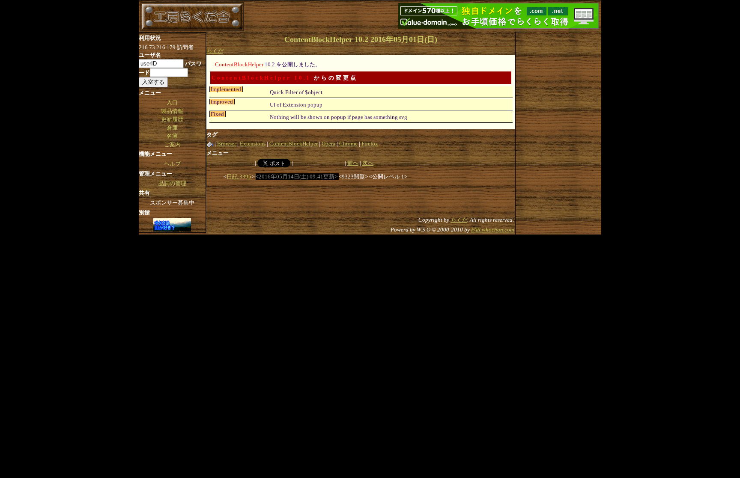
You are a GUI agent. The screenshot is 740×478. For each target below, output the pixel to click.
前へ (352, 163)
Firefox (369, 143)
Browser (226, 143)
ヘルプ (172, 163)
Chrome (348, 143)
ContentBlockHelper (239, 64)
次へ (367, 163)
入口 (172, 102)
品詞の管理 (172, 183)
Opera (328, 143)
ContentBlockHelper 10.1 (261, 77)
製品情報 (172, 111)
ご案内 (172, 144)
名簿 (172, 136)
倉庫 (172, 128)
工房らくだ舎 (192, 17)
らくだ (214, 51)
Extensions (253, 143)
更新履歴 (172, 119)
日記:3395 (239, 176)
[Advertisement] (558, 160)
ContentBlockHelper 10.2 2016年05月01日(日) (360, 39)
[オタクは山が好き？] (172, 225)
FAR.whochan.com (492, 229)
